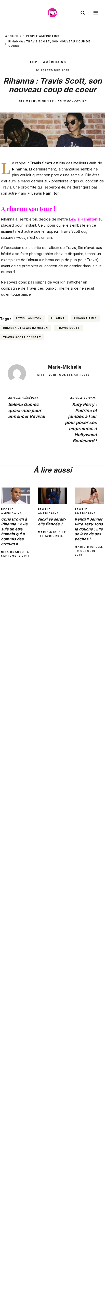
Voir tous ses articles (68, 374)
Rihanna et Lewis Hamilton (25, 327)
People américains (42, 36)
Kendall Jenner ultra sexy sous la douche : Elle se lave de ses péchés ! (89, 529)
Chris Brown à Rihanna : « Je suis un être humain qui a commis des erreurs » (14, 531)
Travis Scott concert (22, 337)
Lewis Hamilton (29, 318)
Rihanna (58, 318)
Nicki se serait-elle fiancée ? (52, 522)
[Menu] (95, 12)
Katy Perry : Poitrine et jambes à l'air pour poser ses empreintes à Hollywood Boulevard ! (81, 419)
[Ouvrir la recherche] (82, 13)
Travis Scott (68, 327)
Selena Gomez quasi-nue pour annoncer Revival (26, 407)
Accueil (12, 36)
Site (41, 374)
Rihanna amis (85, 318)
